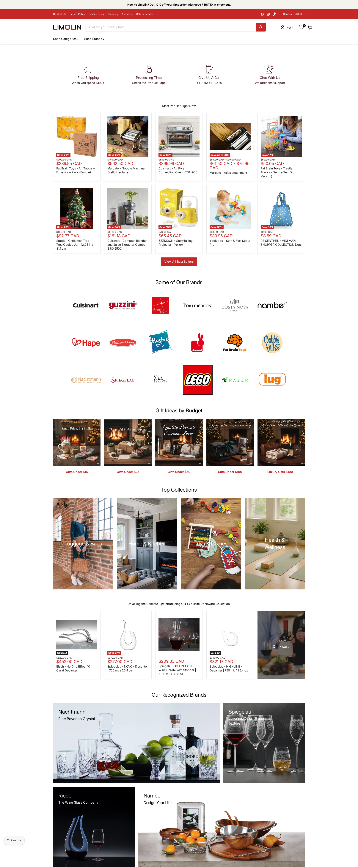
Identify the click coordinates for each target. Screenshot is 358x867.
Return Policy (77, 14)
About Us (127, 14)
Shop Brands (93, 39)
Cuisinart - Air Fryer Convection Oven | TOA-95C (178, 170)
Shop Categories (65, 39)
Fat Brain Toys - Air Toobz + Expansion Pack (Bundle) (75, 170)
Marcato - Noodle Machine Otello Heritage (126, 170)
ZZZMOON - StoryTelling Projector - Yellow (175, 242)
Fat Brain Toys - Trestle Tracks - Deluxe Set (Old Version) (277, 172)
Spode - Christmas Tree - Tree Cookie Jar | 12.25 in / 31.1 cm (74, 244)
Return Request (145, 14)
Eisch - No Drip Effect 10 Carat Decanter (73, 668)
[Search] (261, 27)
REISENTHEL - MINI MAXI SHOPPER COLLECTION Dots (281, 242)
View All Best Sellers (179, 261)
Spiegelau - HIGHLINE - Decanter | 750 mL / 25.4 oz (229, 668)
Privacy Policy (96, 14)
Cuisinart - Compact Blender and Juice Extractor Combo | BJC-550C (127, 244)
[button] (288, 27)
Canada (292, 13)
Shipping (113, 14)
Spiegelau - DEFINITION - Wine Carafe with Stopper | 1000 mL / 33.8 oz (177, 670)
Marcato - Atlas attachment (228, 172)
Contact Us (59, 14)
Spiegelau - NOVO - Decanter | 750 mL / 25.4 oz (127, 668)
